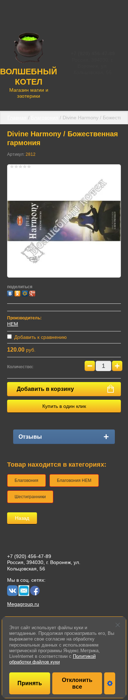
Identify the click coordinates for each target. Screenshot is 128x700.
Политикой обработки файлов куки (52, 659)
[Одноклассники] (18, 292)
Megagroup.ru (23, 604)
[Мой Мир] (26, 292)
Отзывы (30, 437)
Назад (22, 518)
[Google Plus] (33, 292)
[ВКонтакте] (11, 292)
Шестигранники (30, 496)
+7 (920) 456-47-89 (93, 53)
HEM (12, 324)
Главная (17, 117)
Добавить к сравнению (40, 337)
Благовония (44, 117)
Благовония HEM (74, 480)
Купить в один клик (64, 406)
